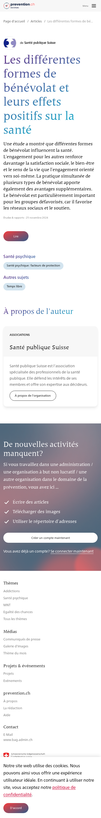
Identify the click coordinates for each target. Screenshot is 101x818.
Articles (36, 21)
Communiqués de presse (21, 639)
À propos (10, 701)
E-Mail (8, 734)
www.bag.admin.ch (18, 739)
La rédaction (12, 708)
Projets (8, 673)
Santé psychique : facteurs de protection (33, 265)
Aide (6, 715)
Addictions (11, 591)
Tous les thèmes (15, 618)
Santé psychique (15, 598)
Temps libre (14, 286)
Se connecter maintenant (72, 550)
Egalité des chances (18, 612)
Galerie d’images (15, 646)
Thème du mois (14, 653)
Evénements (12, 680)
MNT (7, 605)
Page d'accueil (14, 21)
